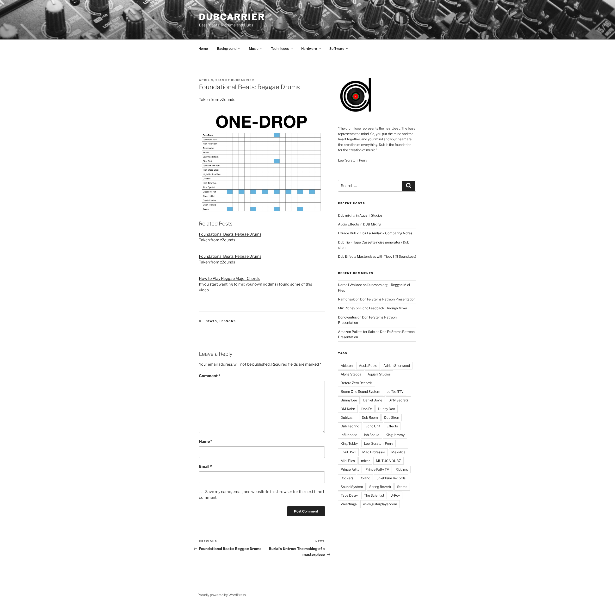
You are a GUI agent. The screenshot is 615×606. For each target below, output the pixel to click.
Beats (211, 321)
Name (205, 441)
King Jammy (395, 435)
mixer (365, 461)
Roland (365, 478)
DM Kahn (348, 409)
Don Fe (366, 409)
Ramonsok (346, 299)
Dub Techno (350, 426)
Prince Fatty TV (377, 469)
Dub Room (370, 417)
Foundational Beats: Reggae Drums (230, 234)
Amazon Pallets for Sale (356, 332)
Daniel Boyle (372, 400)
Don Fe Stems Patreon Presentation (387, 299)
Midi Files (348, 461)
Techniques (280, 48)
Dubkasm (348, 417)
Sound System (352, 487)
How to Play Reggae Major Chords (229, 278)
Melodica (398, 452)
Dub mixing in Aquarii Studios (360, 215)
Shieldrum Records (391, 478)
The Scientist (374, 495)
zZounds (227, 99)
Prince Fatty (350, 469)
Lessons (228, 321)
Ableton (347, 365)
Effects (392, 426)
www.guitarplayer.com (380, 504)
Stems (402, 487)
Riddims (401, 469)
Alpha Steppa (351, 374)
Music (253, 48)
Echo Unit (372, 426)
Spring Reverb (380, 487)
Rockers (347, 478)
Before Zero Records (356, 383)
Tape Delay (349, 495)
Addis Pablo (368, 365)
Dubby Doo (386, 409)
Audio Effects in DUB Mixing (359, 224)
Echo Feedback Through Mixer (383, 308)
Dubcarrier (232, 17)
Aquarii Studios (379, 374)
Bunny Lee (349, 400)
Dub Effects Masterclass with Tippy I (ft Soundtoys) (377, 256)
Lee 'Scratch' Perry (378, 443)
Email (205, 466)
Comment (209, 376)
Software (336, 48)
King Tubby (349, 443)
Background (226, 48)
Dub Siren (391, 417)
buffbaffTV (395, 391)
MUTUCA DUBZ (388, 461)
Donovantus (347, 317)
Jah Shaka (371, 435)
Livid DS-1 (348, 452)
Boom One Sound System (360, 391)
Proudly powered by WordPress (221, 595)
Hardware (309, 48)
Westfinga (349, 504)
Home (203, 48)
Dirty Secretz (398, 400)
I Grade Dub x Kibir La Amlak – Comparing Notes (375, 233)
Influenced (349, 435)
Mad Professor (373, 452)
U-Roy (395, 495)
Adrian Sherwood (396, 365)
